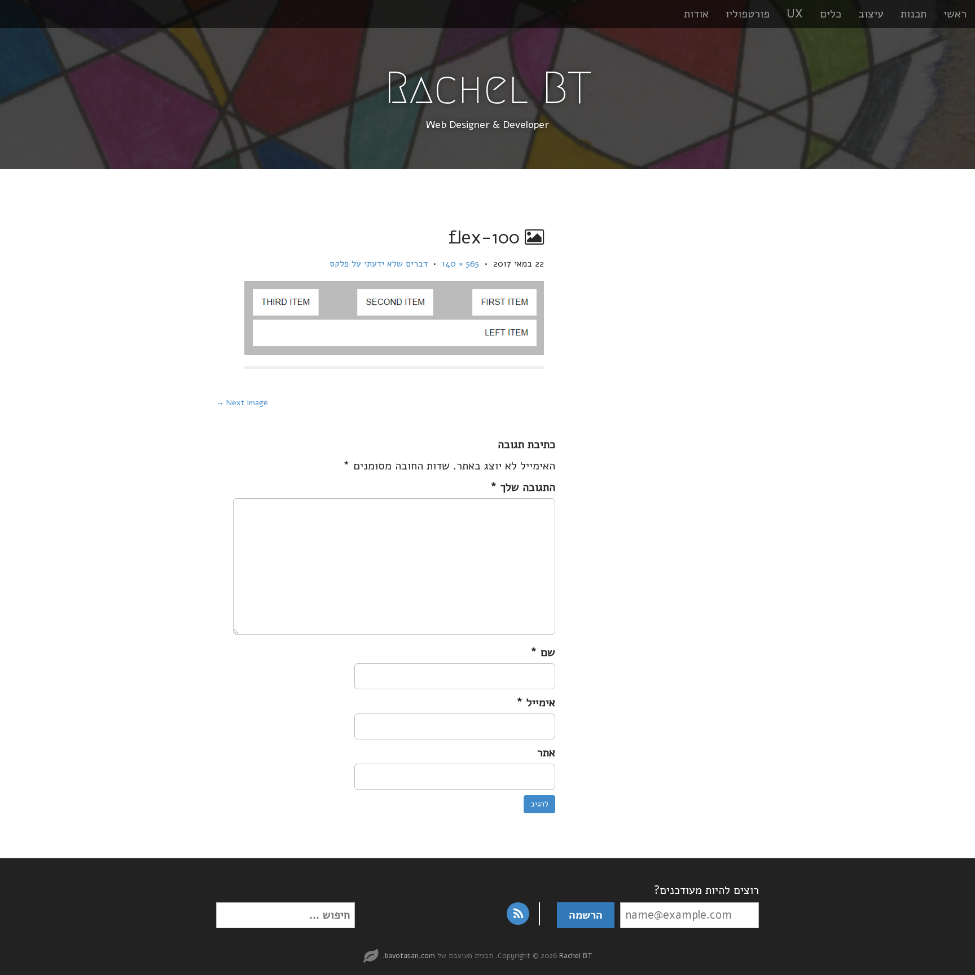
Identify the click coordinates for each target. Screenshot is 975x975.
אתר (546, 752)
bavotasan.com (410, 956)
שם (542, 652)
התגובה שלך (522, 487)
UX (795, 13)
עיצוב (871, 13)
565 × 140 (460, 264)
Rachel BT (487, 88)
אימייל (535, 702)
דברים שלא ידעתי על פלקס (379, 264)
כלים (830, 13)
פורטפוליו (748, 13)
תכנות (913, 13)
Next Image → (242, 402)
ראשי (955, 13)
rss (518, 914)
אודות (696, 13)
